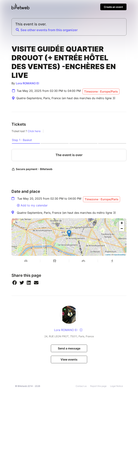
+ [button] (122, 223)
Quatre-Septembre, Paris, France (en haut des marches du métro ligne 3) (66, 212)
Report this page (98, 386)
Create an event (113, 6)
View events (69, 359)
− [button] (122, 228)
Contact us (81, 386)
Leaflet (107, 254)
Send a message (69, 348)
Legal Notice (116, 386)
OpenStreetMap (120, 254)
